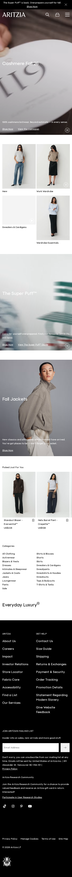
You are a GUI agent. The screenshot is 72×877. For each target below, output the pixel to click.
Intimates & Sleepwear (14, 569)
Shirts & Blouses (45, 554)
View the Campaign (28, 129)
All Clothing (8, 554)
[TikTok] (4, 806)
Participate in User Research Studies (22, 797)
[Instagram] (13, 806)
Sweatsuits (42, 577)
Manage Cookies (29, 839)
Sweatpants (43, 569)
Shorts (40, 557)
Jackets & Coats (11, 573)
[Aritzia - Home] (14, 14)
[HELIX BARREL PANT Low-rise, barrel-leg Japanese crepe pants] (53, 494)
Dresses (6, 565)
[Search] (47, 14)
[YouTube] (30, 806)
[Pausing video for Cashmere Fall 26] (67, 130)
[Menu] (67, 14)
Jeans (5, 577)
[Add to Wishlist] (33, 520)
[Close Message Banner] (65, 4)
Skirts (39, 561)
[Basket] (57, 14)
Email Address (11, 747)
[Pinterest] (21, 806)
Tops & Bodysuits (45, 581)
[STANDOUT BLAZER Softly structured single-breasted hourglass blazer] (19, 494)
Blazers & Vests (10, 561)
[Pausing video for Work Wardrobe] (66, 184)
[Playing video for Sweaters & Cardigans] (32, 220)
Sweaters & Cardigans (48, 565)
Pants (5, 584)
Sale (4, 588)
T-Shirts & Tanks (45, 584)
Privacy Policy (9, 769)
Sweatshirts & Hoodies (48, 573)
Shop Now (32, 6)
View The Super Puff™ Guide (33, 345)
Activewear (8, 557)
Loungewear (9, 581)
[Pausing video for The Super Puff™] (67, 346)
